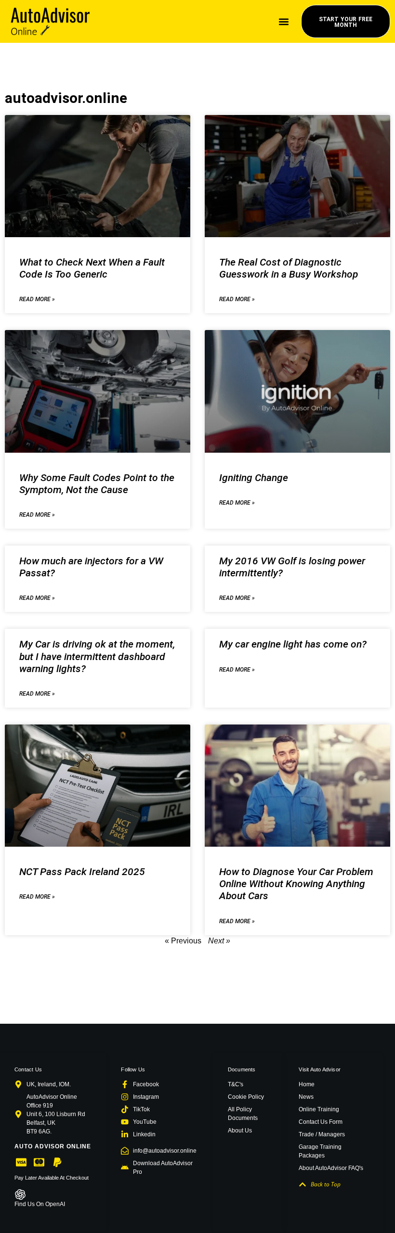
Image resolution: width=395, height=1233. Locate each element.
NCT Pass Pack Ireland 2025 (82, 871)
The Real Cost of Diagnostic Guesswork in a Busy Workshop (288, 268)
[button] (283, 21)
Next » (219, 941)
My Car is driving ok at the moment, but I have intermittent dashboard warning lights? (97, 656)
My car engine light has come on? (293, 644)
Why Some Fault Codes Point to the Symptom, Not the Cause (96, 484)
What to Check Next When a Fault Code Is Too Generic (92, 268)
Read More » (37, 299)
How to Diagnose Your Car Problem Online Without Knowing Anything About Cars (296, 884)
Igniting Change (253, 477)
